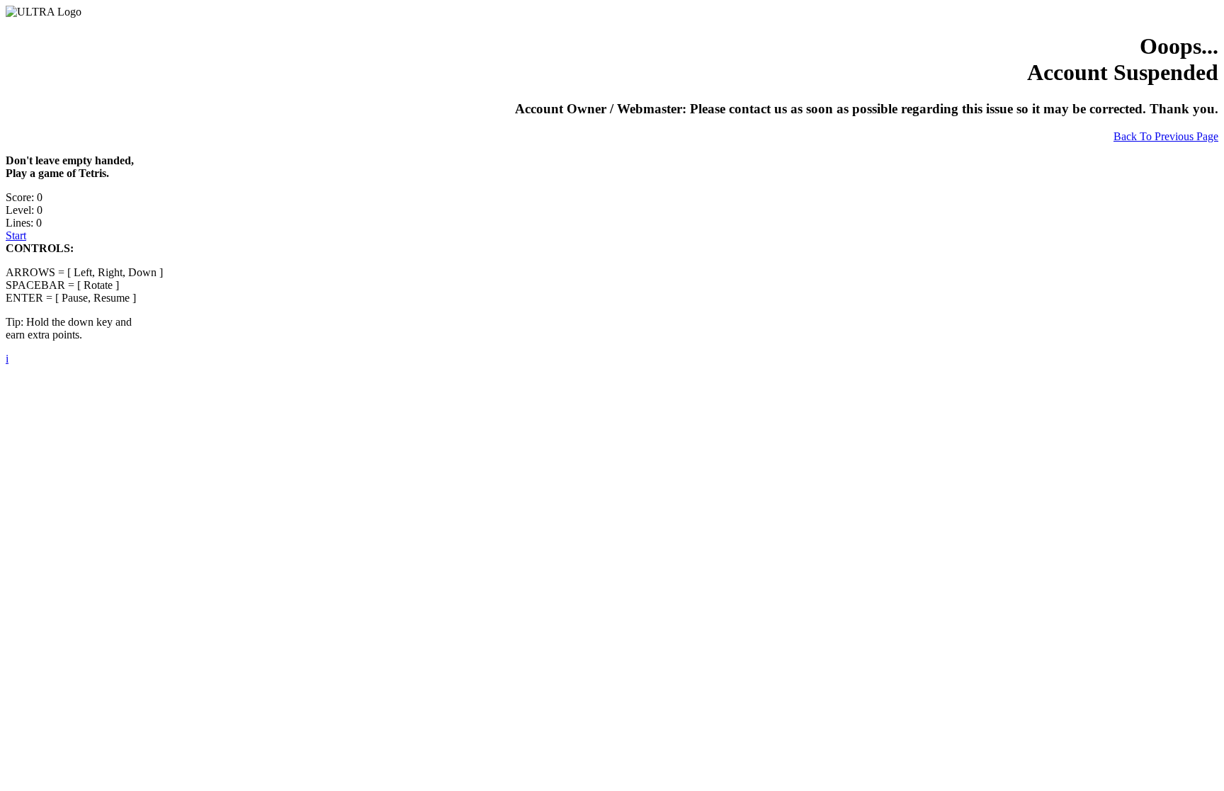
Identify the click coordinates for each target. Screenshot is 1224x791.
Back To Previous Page (1166, 136)
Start (16, 235)
